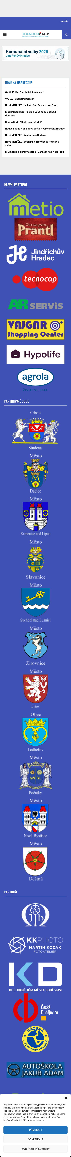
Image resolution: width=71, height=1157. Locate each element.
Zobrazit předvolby (36, 1148)
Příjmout (35, 1130)
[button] (66, 1098)
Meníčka (64, 21)
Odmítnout (35, 1139)
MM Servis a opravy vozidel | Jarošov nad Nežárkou (34, 151)
